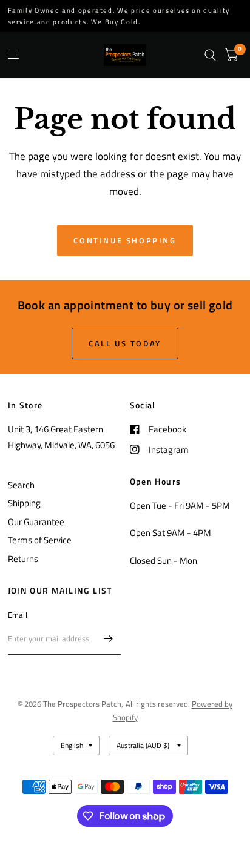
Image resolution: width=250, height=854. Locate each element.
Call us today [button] (125, 343)
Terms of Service (40, 540)
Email (17, 615)
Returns (23, 559)
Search (21, 485)
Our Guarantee (36, 522)
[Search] (210, 55)
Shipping (24, 503)
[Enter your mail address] (108, 639)
